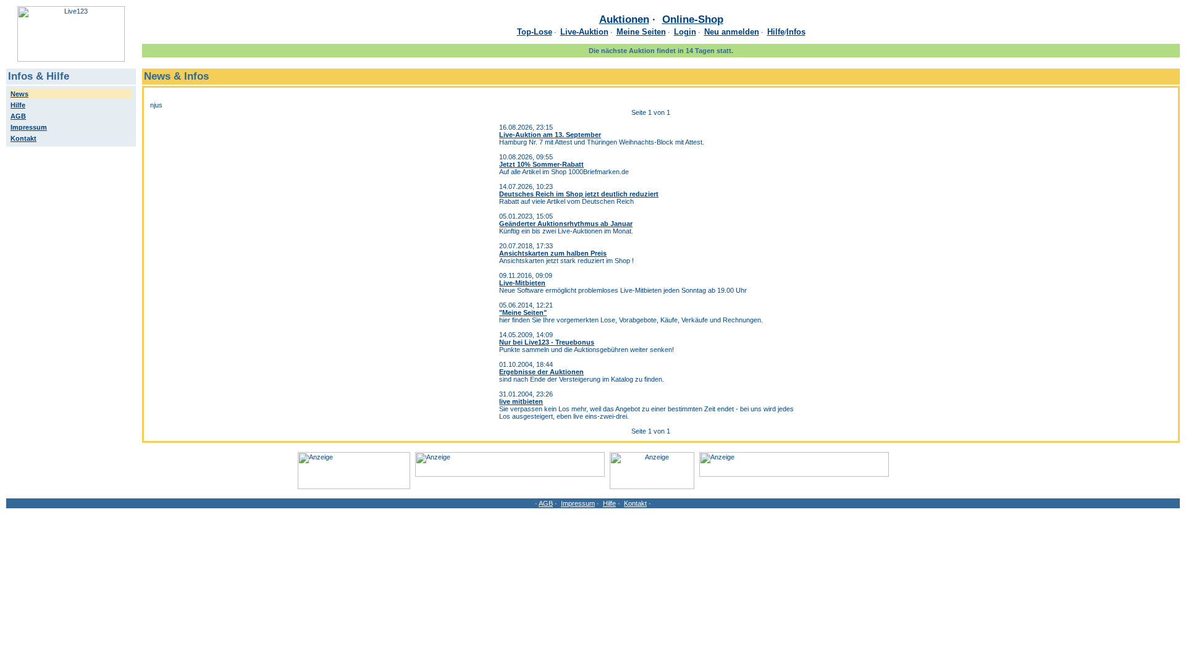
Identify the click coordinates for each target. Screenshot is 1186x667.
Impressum (578, 503)
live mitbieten (521, 401)
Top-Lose (534, 31)
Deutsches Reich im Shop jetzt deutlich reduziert (578, 194)
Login (685, 31)
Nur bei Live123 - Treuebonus (546, 342)
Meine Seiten (641, 31)
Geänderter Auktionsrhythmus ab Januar (566, 223)
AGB (546, 503)
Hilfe (775, 31)
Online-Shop (692, 19)
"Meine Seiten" (523, 312)
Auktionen (624, 19)
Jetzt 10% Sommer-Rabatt (541, 164)
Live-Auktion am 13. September (550, 134)
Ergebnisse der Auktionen (541, 371)
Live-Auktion (584, 31)
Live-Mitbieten (522, 283)
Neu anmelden (731, 31)
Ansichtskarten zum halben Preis (553, 253)
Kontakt (635, 503)
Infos (795, 31)
